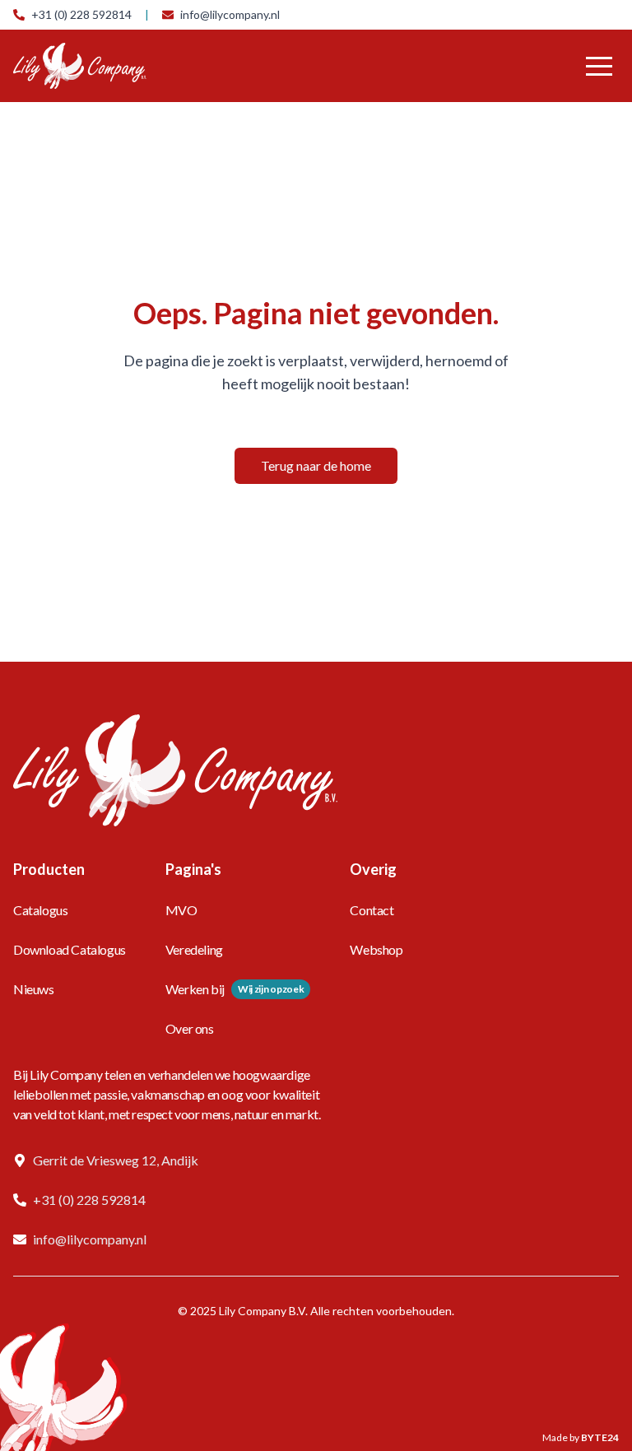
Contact (371, 910)
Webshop (376, 949)
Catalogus (40, 910)
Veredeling (194, 949)
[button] (599, 66)
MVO (181, 910)
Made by (580, 1437)
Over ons (189, 1028)
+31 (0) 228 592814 (81, 14)
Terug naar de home (316, 465)
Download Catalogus (69, 949)
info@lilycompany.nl (230, 14)
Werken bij (195, 989)
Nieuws (33, 989)
